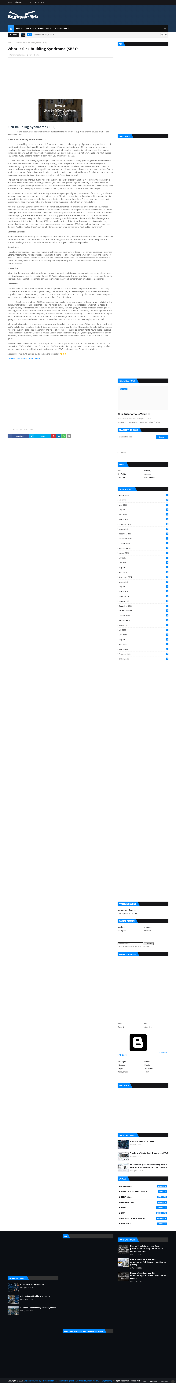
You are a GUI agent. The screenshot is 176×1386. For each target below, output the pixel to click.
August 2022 (143, 625)
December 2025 (143, 534)
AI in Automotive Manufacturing (46, 34)
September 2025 (143, 548)
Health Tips (17, 429)
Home (10, 2)
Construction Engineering (140, 1191)
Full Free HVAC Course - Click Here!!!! (24, 358)
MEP (15, 43)
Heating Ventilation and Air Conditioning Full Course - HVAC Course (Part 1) (148, 1262)
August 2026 (143, 495)
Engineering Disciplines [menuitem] (37, 28)
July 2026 (143, 500)
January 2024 (143, 582)
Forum (146, 1072)
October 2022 (143, 615)
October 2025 (143, 543)
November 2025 (143, 538)
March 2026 (143, 519)
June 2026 (143, 505)
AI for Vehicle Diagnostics (32, 1284)
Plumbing (147, 470)
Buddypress (123, 1072)
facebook (122, 927)
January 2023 (143, 601)
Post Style (122, 1061)
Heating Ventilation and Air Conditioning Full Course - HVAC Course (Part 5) (148, 1276)
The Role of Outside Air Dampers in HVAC (149, 1153)
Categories (148, 1068)
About (146, 1023)
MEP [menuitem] (18, 28)
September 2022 (143, 620)
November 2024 (143, 577)
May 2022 (143, 639)
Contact (28, 2)
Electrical (140, 1197)
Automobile (140, 1186)
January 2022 (143, 659)
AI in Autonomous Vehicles (134, 414)
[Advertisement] (60, 79)
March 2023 (143, 591)
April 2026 (143, 514)
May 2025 (143, 567)
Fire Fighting (122, 474)
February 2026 (143, 524)
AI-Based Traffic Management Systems (38, 1307)
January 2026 (143, 529)
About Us (147, 474)
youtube (147, 930)
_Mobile (147, 1065)
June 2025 (143, 562)
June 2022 (143, 635)
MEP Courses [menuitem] (61, 28)
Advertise (148, 1027)
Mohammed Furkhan (17, 55)
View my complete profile (127, 913)
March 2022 (143, 649)
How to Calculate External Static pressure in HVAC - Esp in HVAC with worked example (146, 1248)
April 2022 (143, 644)
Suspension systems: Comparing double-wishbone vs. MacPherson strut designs (149, 1166)
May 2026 (143, 509)
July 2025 (143, 558)
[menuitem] (11, 28)
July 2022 (143, 630)
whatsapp (148, 927)
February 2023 (143, 596)
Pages (120, 1068)
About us (18, 2)
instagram (122, 930)
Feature (147, 1061)
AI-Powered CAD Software (142, 1141)
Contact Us (122, 477)
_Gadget (121, 1065)
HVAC (26, 429)
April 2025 (143, 572)
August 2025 (143, 553)
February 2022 (143, 654)
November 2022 (143, 610)
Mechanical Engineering (140, 1218)
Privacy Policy (39, 2)
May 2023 (143, 586)
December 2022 (143, 606)
